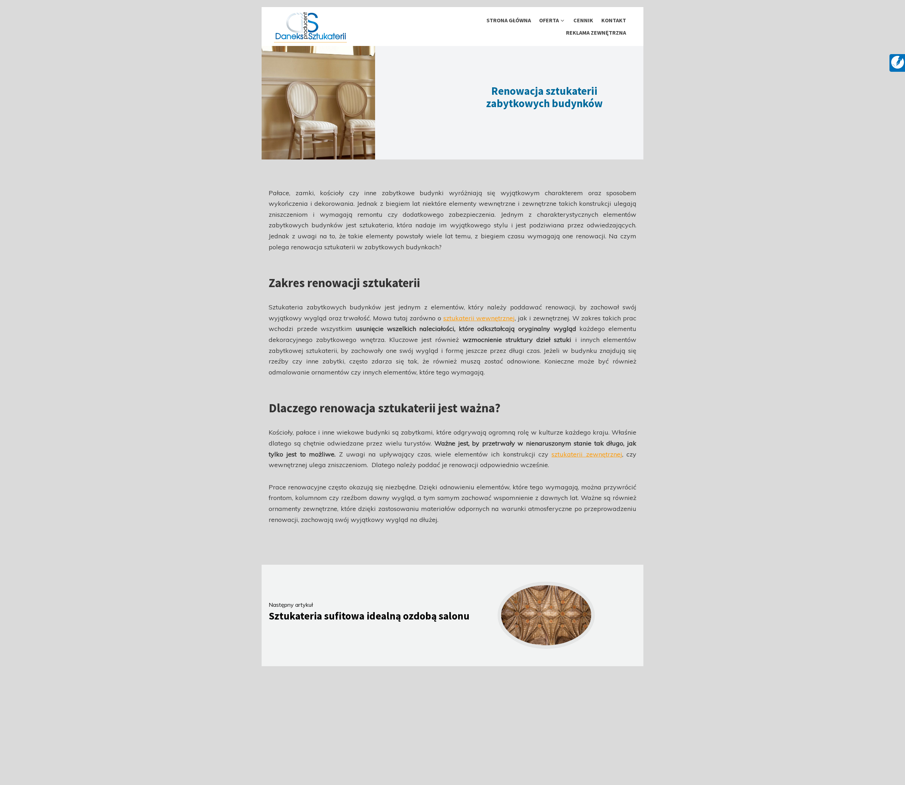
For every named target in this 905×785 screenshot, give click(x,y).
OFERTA (549, 20)
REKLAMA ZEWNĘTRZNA (596, 32)
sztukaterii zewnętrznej (586, 454)
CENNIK (583, 20)
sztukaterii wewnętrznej (479, 318)
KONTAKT (613, 20)
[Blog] (897, 61)
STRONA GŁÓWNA (508, 20)
